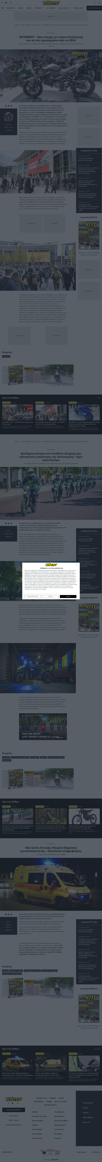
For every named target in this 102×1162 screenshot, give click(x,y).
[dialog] (51, 581)
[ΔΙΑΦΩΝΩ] (77, 565)
